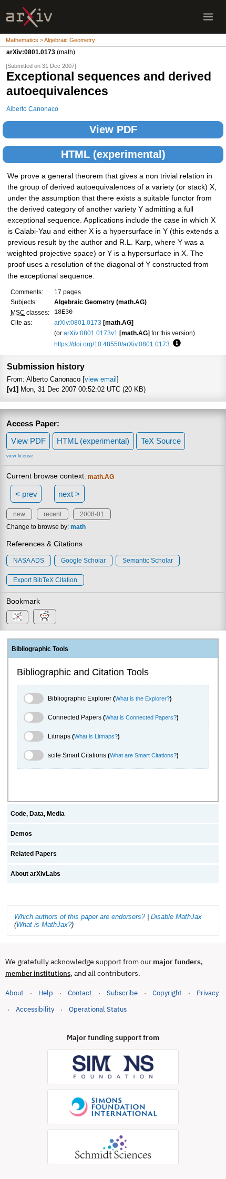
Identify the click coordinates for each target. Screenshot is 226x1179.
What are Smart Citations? (143, 755)
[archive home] (29, 17)
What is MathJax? (43, 924)
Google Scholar (83, 560)
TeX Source (161, 440)
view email (101, 379)
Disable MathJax (176, 917)
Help (45, 992)
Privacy (208, 992)
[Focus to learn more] (175, 343)
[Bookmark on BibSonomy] (17, 617)
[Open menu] (208, 16)
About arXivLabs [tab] (35, 874)
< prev (26, 493)
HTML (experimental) (113, 154)
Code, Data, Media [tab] (38, 814)
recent (52, 514)
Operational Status (98, 1009)
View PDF (113, 129)
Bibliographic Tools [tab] (40, 649)
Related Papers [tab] (34, 854)
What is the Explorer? (142, 698)
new (19, 514)
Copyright (167, 992)
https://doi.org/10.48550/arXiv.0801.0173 (112, 344)
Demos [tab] (21, 834)
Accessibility (35, 1009)
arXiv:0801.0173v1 (91, 332)
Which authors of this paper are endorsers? (79, 917)
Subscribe (122, 992)
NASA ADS (28, 560)
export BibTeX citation (45, 580)
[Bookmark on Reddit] (44, 616)
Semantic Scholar (147, 560)
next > (69, 493)
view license (19, 455)
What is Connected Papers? (141, 717)
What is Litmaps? (96, 736)
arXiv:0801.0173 (77, 322)
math (78, 527)
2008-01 (92, 514)
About (14, 992)
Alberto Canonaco (32, 108)
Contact (80, 992)
